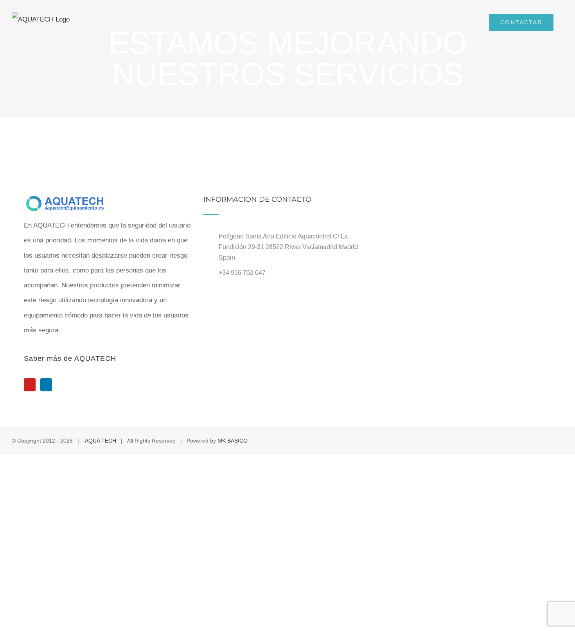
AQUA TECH (100, 440)
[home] (68, 203)
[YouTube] (30, 384)
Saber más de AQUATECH (70, 358)
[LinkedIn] (46, 384)
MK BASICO (232, 440)
